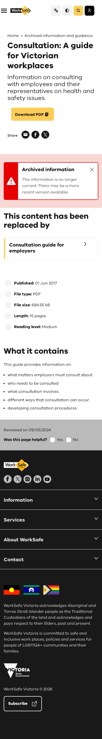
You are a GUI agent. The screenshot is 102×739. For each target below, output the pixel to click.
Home (13, 35)
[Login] (89, 11)
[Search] (78, 11)
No (75, 439)
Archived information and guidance (59, 35)
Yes (60, 439)
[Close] (92, 170)
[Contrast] (67, 10)
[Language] (55, 10)
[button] (4, 10)
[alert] (51, 181)
